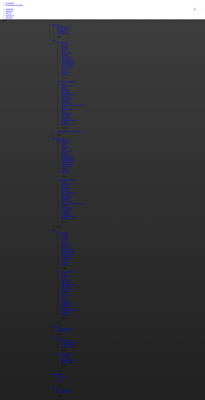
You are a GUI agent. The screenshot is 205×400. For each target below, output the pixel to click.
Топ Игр (9, 18)
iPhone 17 (9, 11)
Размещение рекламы (14, 5)
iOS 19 (8, 13)
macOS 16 (10, 15)
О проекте (10, 3)
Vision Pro (10, 9)
